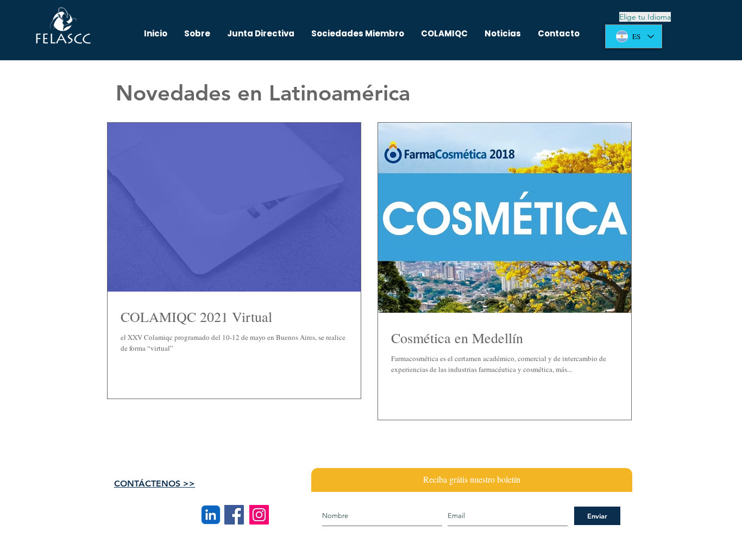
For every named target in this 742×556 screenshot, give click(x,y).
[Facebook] (234, 515)
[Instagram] (259, 515)
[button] (444, 33)
